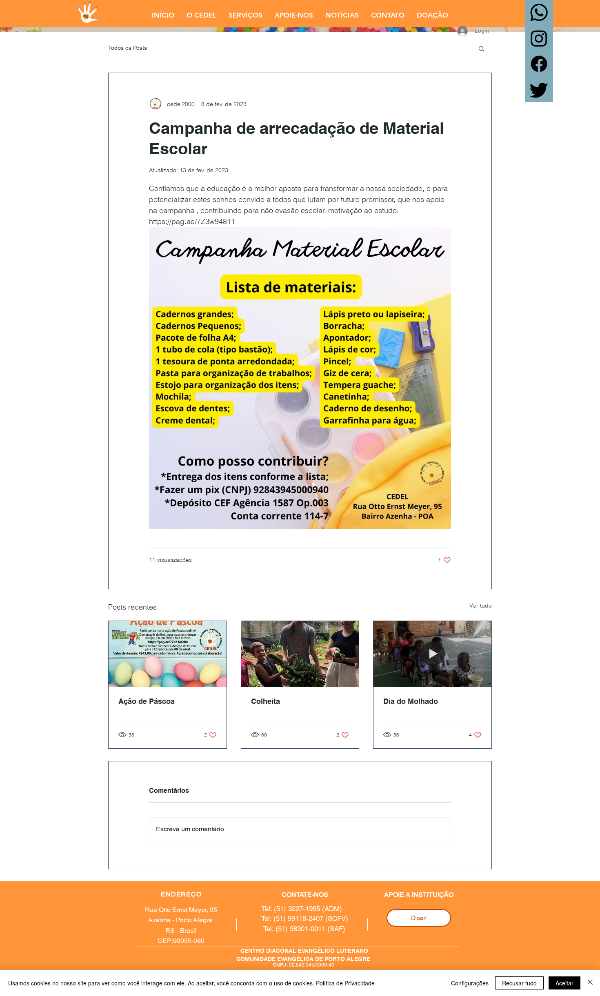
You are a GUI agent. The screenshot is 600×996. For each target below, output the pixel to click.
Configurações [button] (470, 983)
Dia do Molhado (410, 701)
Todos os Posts (127, 47)
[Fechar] (590, 982)
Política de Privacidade (345, 983)
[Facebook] (539, 64)
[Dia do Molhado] (432, 654)
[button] (201, 15)
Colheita (265, 701)
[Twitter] (539, 89)
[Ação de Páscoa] (168, 654)
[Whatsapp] (539, 12)
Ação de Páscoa (146, 701)
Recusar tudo (519, 983)
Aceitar (564, 983)
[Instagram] (539, 38)
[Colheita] (300, 654)
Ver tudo (480, 605)
